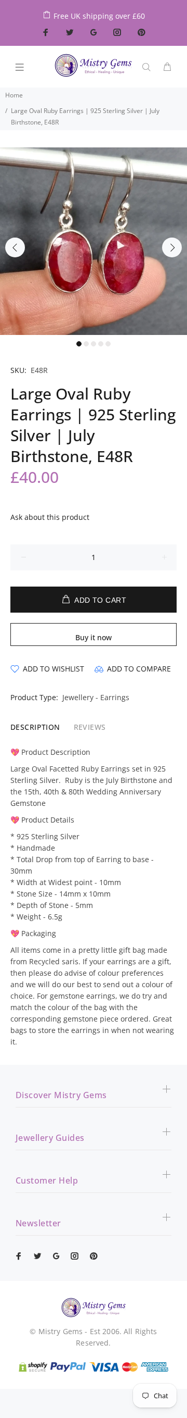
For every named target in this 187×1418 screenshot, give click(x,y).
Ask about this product (49, 517)
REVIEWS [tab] (90, 727)
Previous (15, 247)
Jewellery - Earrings (95, 697)
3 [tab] (93, 343)
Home (14, 95)
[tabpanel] (93, 241)
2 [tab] (86, 343)
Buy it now (93, 637)
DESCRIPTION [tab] (35, 727)
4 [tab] (100, 343)
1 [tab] (79, 343)
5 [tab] (108, 343)
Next (172, 247)
